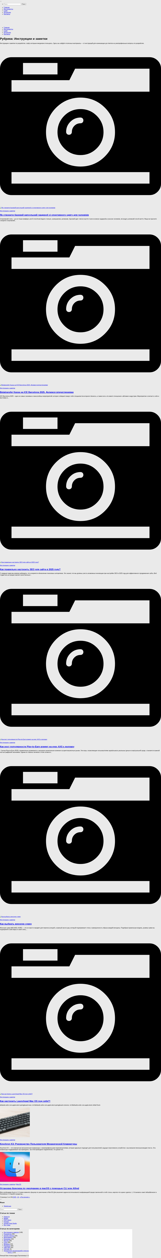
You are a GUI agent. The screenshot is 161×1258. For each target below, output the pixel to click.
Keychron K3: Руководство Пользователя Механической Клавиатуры (38, 1144)
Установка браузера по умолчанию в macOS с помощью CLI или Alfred (39, 1188)
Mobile (6, 1218)
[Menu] (0, 1)
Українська (7, 1206)
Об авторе (7, 12)
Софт (6, 11)
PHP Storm (7, 1220)
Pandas (6, 1222)
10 (18, 1197)
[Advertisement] (34, 20)
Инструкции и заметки (7, 211)
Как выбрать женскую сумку (16, 924)
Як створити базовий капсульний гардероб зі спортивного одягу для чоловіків (44, 215)
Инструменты (8, 9)
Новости (7, 1217)
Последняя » (25, 1197)
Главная (7, 7)
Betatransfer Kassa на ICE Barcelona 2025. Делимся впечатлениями (37, 392)
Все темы (7, 1225)
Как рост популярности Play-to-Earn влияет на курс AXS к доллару (37, 746)
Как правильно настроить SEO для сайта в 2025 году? (30, 569)
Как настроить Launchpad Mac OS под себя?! (25, 1101)
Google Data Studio (10, 1223)
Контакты (7, 14)
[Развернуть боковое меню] (0, 1199)
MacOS (18, 1184)
